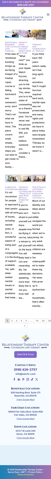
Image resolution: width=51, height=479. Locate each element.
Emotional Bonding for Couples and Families (12, 46)
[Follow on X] (36, 379)
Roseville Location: (25, 388)
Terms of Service (25, 474)
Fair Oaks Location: (25, 407)
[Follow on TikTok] (32, 379)
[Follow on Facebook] (14, 379)
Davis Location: (25, 426)
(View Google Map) (25, 399)
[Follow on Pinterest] (23, 379)
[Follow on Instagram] (28, 379)
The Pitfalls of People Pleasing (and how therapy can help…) (39, 192)
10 (37, 320)
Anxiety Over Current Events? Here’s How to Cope (25, 47)
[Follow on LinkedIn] (19, 379)
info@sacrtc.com (25, 374)
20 (43, 320)
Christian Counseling (11, 188)
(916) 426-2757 (25, 5)
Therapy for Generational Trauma (39, 47)
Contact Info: (25, 365)
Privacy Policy (35, 472)
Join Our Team (25, 354)
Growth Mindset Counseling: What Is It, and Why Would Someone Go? (25, 194)
